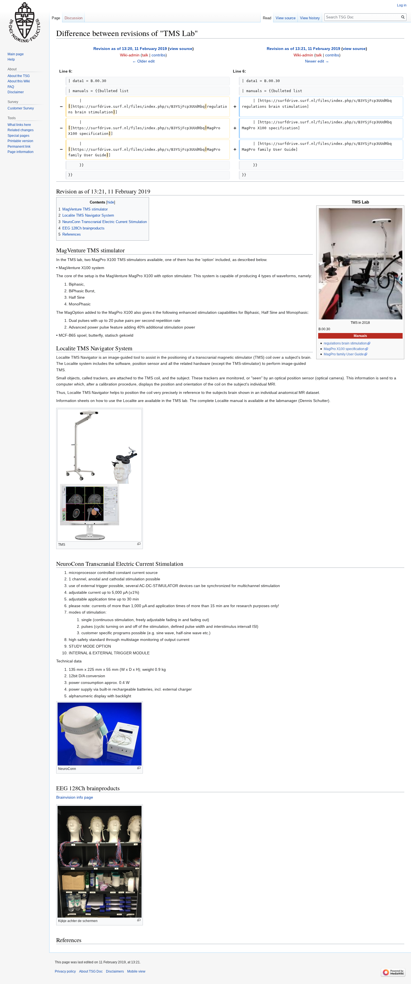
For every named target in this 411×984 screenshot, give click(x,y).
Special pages (18, 136)
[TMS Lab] (360, 264)
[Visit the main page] (24, 22)
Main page (16, 54)
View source (286, 18)
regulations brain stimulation (345, 343)
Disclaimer (16, 92)
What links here (19, 125)
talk (145, 55)
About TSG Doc (91, 971)
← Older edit (143, 61)
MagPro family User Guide (344, 354)
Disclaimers (115, 971)
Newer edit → (317, 61)
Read (267, 18)
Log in (402, 5)
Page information (21, 152)
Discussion (73, 18)
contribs (159, 55)
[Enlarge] (139, 543)
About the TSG (19, 76)
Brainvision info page (74, 797)
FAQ (11, 87)
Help (11, 59)
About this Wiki (19, 81)
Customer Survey (21, 108)
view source (180, 48)
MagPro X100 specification (344, 349)
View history (310, 18)
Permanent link (19, 147)
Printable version (20, 141)
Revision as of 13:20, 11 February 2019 (130, 48)
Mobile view (136, 971)
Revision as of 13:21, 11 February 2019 (303, 48)
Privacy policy (65, 971)
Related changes (21, 130)
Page (56, 18)
